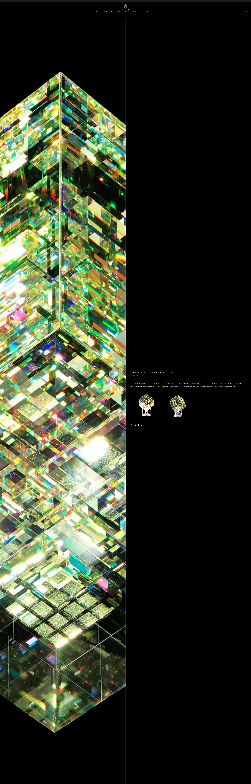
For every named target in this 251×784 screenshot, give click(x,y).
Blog (7, 16)
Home (4, 16)
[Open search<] (244, 11)
